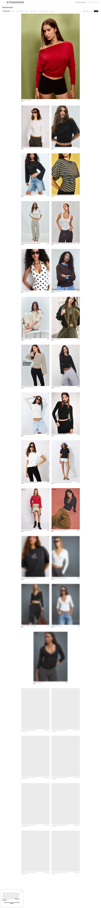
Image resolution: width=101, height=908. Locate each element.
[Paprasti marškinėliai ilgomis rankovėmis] (35, 413)
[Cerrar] (21, 891)
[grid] (50, 58)
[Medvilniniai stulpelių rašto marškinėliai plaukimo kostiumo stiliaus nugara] (65, 222)
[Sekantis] (23, 14)
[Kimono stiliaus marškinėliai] (65, 317)
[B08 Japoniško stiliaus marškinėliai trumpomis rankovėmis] (65, 126)
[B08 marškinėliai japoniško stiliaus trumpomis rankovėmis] (35, 222)
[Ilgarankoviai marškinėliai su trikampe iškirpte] (65, 508)
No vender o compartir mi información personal (12, 903)
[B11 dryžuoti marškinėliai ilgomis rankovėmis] (35, 365)
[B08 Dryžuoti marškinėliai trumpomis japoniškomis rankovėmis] (65, 174)
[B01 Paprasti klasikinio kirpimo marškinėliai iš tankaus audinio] (65, 461)
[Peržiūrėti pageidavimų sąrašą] (95, 2)
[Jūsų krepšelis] (97, 2)
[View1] (87, 11)
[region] (12, 898)
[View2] (89, 11)
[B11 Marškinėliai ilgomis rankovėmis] (35, 508)
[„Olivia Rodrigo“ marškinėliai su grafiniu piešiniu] (35, 556)
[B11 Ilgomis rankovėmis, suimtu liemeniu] (35, 174)
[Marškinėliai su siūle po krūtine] (65, 604)
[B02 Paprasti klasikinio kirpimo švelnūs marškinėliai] (35, 461)
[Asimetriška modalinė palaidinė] (50, 56)
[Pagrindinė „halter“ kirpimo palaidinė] (35, 269)
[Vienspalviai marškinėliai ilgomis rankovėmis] (65, 413)
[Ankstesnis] (22, 14)
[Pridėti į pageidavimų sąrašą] (79, 14)
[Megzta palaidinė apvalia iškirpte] (65, 269)
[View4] (91, 11)
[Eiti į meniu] (3, 2)
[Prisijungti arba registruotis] (93, 2)
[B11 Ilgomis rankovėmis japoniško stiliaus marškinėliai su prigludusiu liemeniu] (35, 126)
